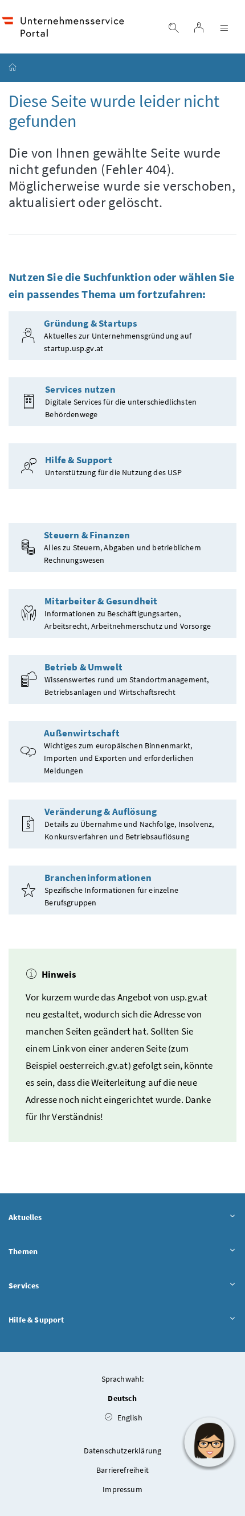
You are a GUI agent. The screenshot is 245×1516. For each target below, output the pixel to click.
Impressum (122, 1489)
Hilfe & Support (36, 1320)
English (128, 1417)
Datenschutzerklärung (123, 1450)
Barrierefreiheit (122, 1470)
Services (24, 1285)
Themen (23, 1251)
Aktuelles (25, 1217)
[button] (209, 1442)
